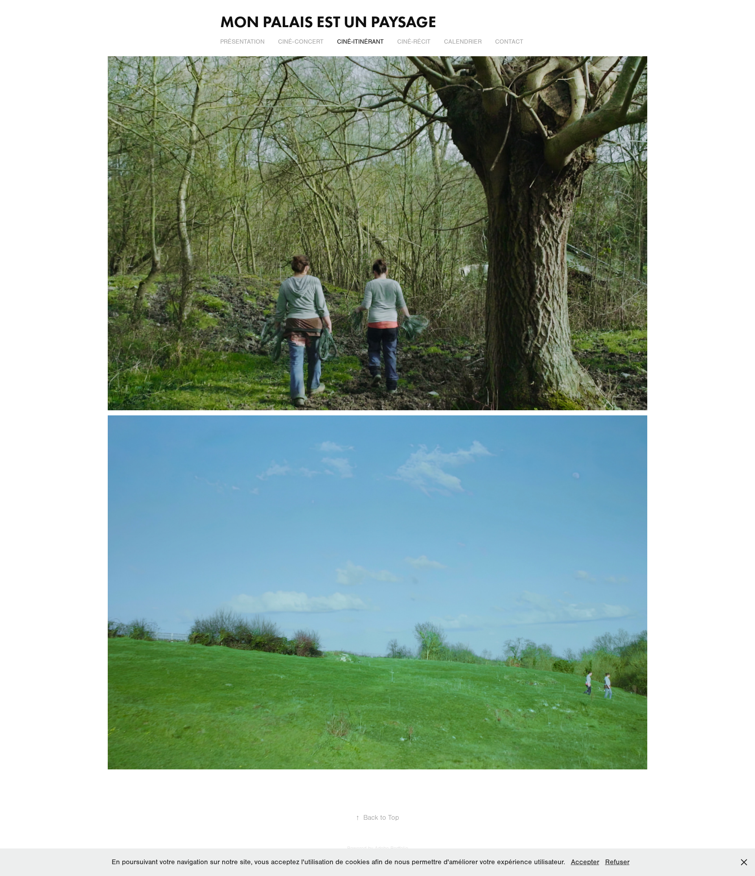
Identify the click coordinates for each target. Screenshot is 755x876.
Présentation (242, 41)
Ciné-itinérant (360, 41)
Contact (509, 41)
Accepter (585, 862)
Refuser (617, 862)
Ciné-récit (414, 41)
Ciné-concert (301, 41)
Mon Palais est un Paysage (328, 21)
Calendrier (463, 41)
